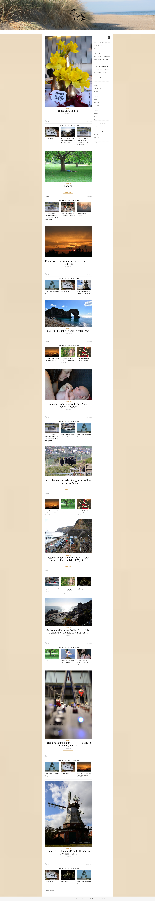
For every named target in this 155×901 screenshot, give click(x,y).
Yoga (69, 32)
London (68, 185)
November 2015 (97, 108)
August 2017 (96, 85)
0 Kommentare (89, 121)
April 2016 (96, 96)
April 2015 (96, 110)
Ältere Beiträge (50, 890)
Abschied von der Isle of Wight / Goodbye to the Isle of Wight (68, 482)
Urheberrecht (97, 898)
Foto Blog (68, 108)
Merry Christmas (81, 588)
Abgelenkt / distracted (82, 213)
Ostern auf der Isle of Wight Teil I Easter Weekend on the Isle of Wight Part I (68, 140)
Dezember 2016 (97, 88)
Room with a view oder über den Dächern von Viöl (68, 262)
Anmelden (96, 134)
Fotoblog (77, 32)
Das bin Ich (91, 32)
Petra (48, 121)
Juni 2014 (96, 116)
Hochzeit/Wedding (68, 110)
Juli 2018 (96, 82)
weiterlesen (68, 117)
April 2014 (96, 119)
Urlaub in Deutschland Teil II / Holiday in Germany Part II (68, 215)
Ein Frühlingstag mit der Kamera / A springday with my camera (67, 360)
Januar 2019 (96, 80)
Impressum (74, 898)
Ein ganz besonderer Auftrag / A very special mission (68, 405)
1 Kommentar (89, 864)
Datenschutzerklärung (80, 898)
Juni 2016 (96, 91)
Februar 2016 (97, 99)
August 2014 (96, 113)
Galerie (84, 32)
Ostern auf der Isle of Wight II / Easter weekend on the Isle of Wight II (68, 559)
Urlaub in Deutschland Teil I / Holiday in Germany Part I (68, 852)
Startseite (63, 32)
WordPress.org (97, 142)
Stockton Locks (49, 138)
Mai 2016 (96, 94)
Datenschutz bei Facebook (89, 898)
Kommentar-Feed (97, 140)
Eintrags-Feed (96, 137)
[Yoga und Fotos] (77, 15)
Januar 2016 (96, 102)
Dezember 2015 (97, 105)
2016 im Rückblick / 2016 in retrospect (68, 330)
